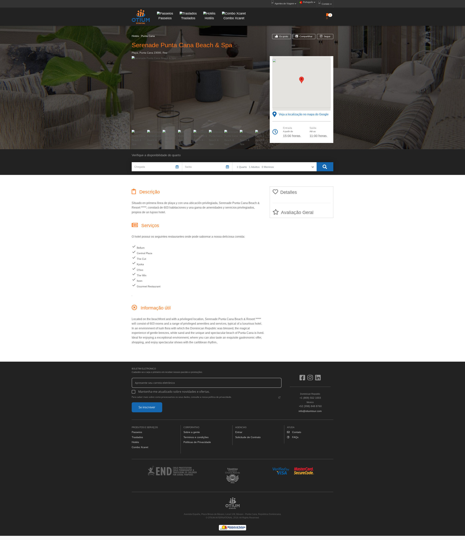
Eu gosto (283, 36)
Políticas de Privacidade (197, 442)
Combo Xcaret (140, 447)
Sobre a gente (191, 432)
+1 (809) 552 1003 (310, 396)
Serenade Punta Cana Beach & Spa (182, 44)
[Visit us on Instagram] (311, 379)
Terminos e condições (196, 437)
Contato (296, 432)
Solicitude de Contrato (248, 437)
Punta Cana (148, 36)
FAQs (294, 437)
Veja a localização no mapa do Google (303, 114)
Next (269, 92)
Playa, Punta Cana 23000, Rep (149, 52)
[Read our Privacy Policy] (279, 397)
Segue (327, 36)
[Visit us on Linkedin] (318, 379)
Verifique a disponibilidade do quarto (156, 155)
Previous (126, 92)
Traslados (137, 437)
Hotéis (135, 36)
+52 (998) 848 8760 (310, 404)
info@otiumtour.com (310, 411)
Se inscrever (147, 407)
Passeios (137, 432)
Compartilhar (306, 36)
